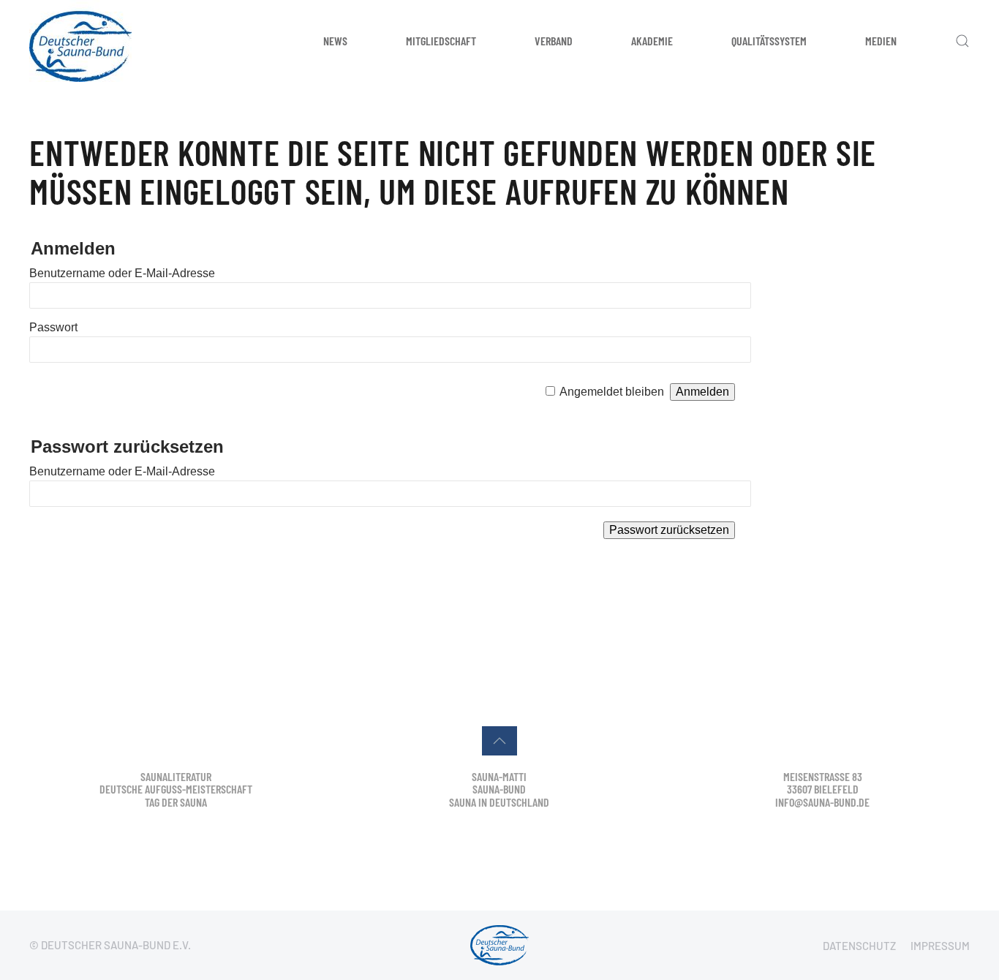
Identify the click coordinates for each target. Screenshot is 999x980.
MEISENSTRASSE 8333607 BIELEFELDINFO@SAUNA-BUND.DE (822, 789)
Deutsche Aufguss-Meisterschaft (175, 789)
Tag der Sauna (176, 802)
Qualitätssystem (769, 41)
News (335, 41)
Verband (554, 41)
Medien (881, 41)
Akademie (652, 41)
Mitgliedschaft (441, 41)
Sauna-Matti (499, 776)
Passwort (53, 327)
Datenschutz (859, 945)
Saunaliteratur (175, 776)
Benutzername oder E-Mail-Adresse (122, 273)
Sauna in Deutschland (499, 802)
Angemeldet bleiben (611, 391)
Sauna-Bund (499, 789)
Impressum (940, 945)
